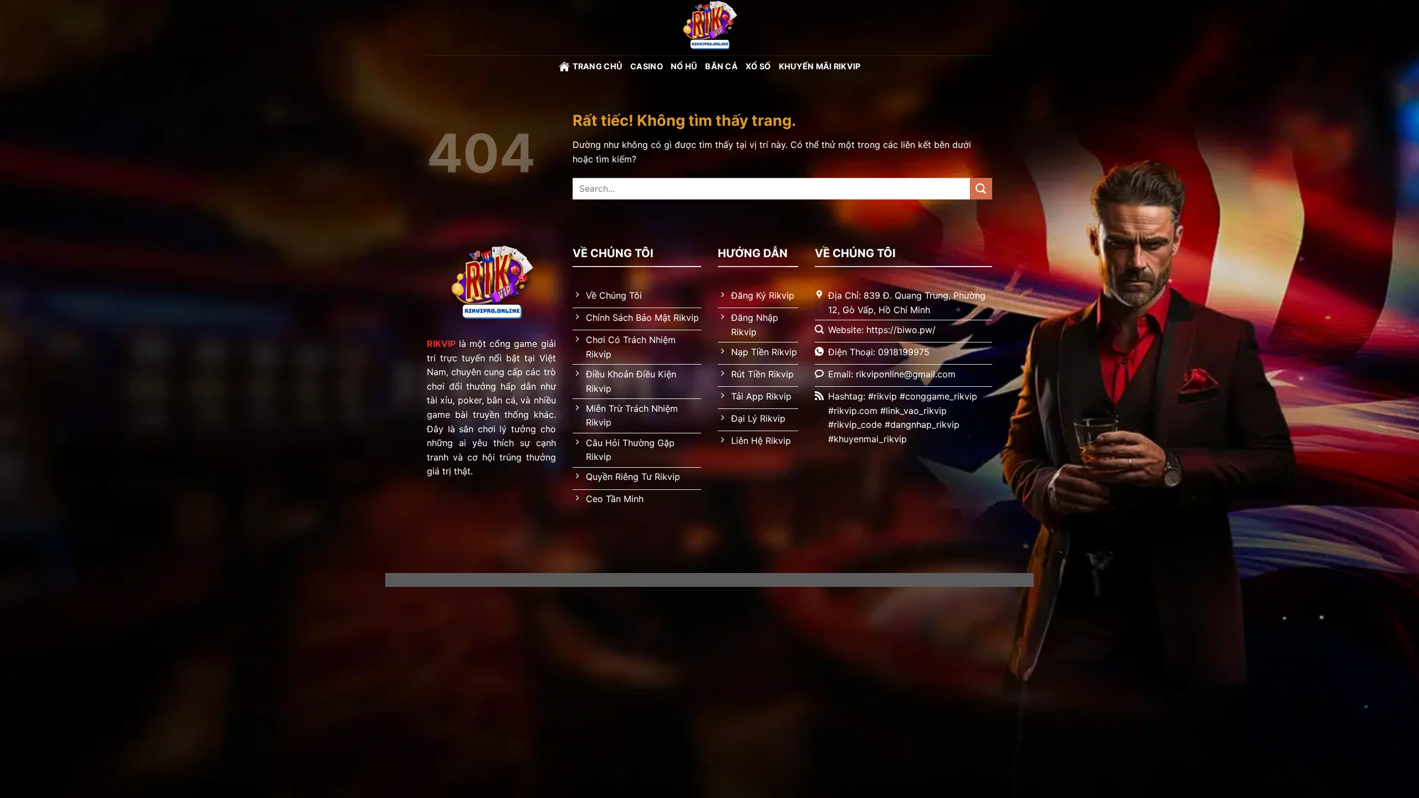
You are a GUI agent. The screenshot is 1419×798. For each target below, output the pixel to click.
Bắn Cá (721, 66)
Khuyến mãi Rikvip (820, 66)
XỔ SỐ (758, 66)
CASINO (646, 66)
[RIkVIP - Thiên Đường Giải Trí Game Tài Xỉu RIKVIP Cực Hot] (709, 27)
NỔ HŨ (684, 66)
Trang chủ (598, 66)
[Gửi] (981, 189)
